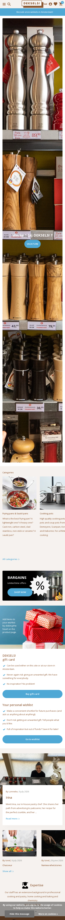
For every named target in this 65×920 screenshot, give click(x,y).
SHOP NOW (20, 592)
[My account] (50, 4)
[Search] (8, 4)
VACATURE (32, 243)
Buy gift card (32, 693)
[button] (30, 459)
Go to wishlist (33, 739)
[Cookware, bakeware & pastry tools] (32, 4)
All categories (9, 559)
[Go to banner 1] (32, 586)
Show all (7, 871)
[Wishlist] (55, 4)
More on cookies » (48, 914)
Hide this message (19, 914)
